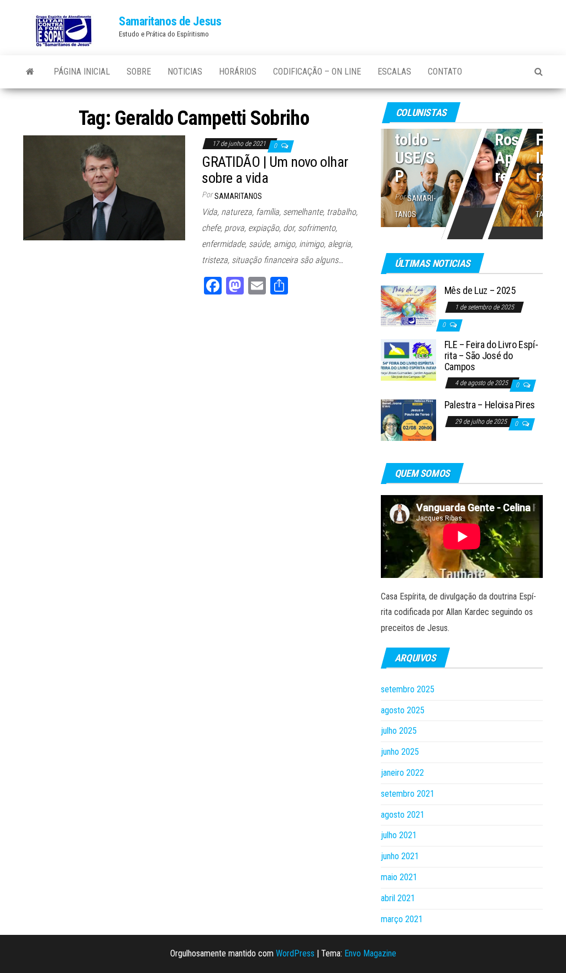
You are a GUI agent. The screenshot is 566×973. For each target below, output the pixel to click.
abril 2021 (398, 898)
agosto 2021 (402, 814)
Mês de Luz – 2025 (480, 290)
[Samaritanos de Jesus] (30, 71)
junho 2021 (400, 856)
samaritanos (238, 196)
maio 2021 (399, 877)
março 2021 (402, 919)
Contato (445, 71)
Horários (237, 71)
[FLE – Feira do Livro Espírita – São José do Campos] (408, 359)
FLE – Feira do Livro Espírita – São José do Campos (491, 355)
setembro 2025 (407, 689)
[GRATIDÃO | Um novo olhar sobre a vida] (104, 187)
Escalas (394, 71)
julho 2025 (399, 730)
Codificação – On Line (317, 71)
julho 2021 (399, 835)
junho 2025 (400, 751)
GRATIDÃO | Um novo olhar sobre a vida (275, 170)
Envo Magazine (370, 953)
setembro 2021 (407, 793)
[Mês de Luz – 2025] (408, 305)
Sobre (139, 71)
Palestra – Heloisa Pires (489, 405)
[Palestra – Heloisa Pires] (408, 419)
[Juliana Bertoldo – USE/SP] (462, 175)
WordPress (295, 953)
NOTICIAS (184, 71)
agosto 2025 (402, 710)
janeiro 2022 (402, 772)
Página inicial (82, 71)
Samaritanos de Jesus (170, 21)
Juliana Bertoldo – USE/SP (417, 130)
